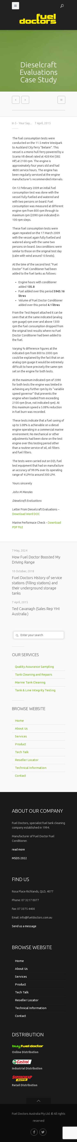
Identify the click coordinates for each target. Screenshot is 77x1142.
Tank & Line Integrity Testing (35, 690)
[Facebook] (34, 1132)
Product (20, 744)
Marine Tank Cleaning (30, 682)
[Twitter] (42, 1132)
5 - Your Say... (23, 123)
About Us (21, 728)
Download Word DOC (26, 514)
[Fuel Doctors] (38, 19)
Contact (20, 775)
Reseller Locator (26, 760)
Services (21, 736)
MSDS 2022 (19, 858)
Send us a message (24, 926)
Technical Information (30, 767)
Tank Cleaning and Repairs (33, 674)
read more (18, 849)
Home (19, 720)
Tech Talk (22, 752)
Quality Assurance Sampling (34, 666)
